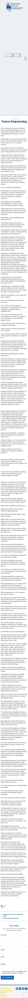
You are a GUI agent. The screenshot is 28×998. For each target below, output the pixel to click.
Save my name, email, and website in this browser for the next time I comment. (14, 972)
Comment (4, 935)
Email (3, 957)
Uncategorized (14, 118)
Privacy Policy (5, 988)
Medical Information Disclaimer (7, 991)
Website (3, 964)
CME (2, 994)
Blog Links (4, 996)
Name (3, 949)
